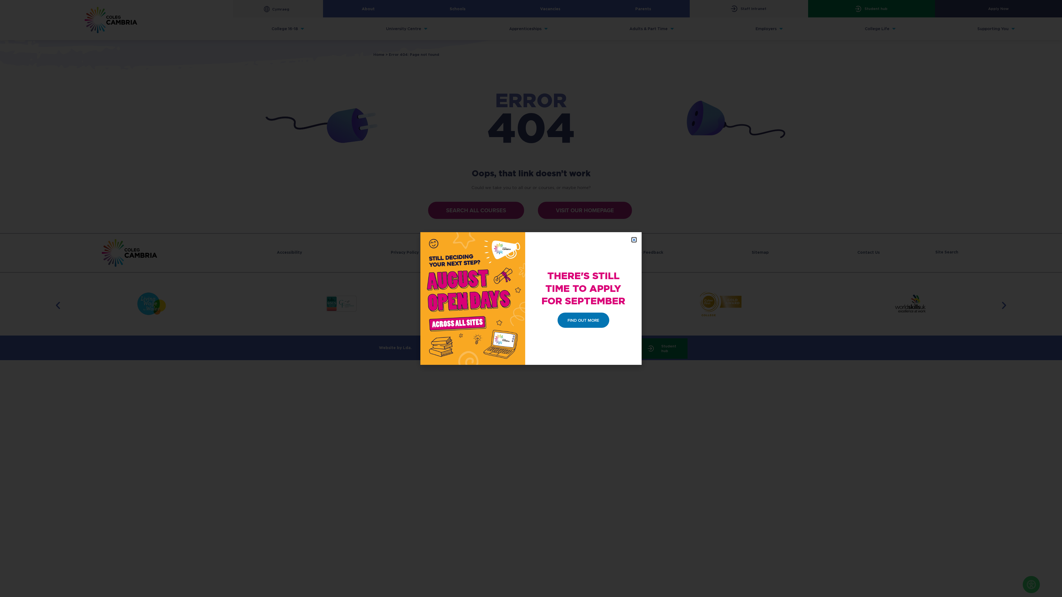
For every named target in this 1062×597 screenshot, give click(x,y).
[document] (531, 298)
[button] (634, 240)
